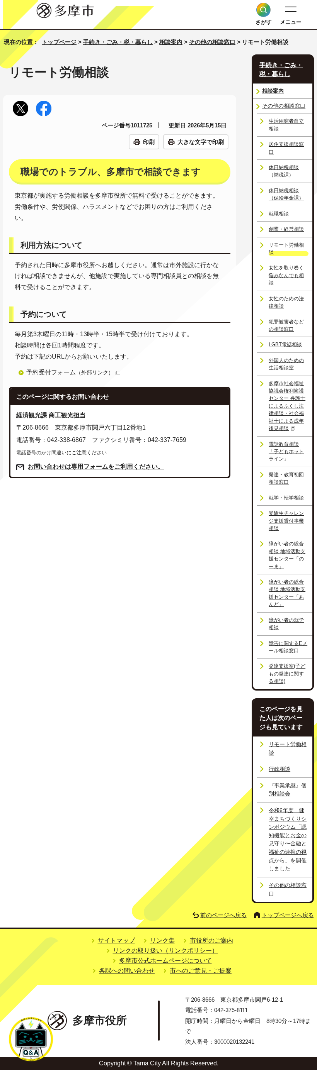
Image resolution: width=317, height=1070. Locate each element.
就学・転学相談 (286, 498)
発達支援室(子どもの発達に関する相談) (287, 673)
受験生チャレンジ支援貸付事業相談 (286, 520)
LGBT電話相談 (285, 344)
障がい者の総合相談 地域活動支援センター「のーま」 (287, 555)
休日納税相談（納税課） (284, 171)
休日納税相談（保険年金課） (286, 194)
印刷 (149, 142)
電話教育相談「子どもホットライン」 (286, 451)
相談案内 (170, 42)
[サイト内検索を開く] (263, 10)
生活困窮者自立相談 (286, 124)
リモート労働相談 (288, 748)
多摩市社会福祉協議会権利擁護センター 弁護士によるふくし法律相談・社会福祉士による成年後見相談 (287, 406)
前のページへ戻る (223, 915)
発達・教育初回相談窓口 (286, 478)
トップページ (59, 42)
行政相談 (279, 769)
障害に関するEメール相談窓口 (288, 647)
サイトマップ (116, 940)
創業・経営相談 (286, 229)
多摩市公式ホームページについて (165, 960)
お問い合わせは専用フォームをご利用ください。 (96, 466)
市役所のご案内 (211, 940)
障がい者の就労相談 (286, 623)
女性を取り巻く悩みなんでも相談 (286, 275)
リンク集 (162, 940)
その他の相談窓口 (212, 42)
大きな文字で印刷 (200, 142)
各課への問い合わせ (127, 970)
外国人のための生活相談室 (286, 364)
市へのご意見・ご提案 (201, 970)
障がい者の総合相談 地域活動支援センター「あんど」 (287, 593)
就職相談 (279, 214)
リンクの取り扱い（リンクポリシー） (165, 950)
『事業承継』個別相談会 (288, 789)
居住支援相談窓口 (286, 147)
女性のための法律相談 (286, 302)
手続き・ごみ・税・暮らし (118, 42)
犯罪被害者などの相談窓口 (286, 325)
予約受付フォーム (70, 372)
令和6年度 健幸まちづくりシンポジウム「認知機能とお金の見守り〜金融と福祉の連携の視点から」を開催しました (288, 839)
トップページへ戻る (288, 915)
